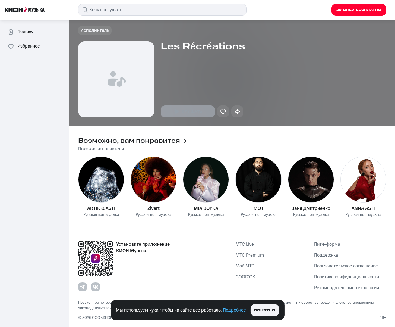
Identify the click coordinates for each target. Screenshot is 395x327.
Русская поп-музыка (101, 215)
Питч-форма (327, 244)
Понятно (264, 310)
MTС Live (245, 244)
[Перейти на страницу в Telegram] (82, 286)
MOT (259, 208)
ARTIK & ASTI (101, 208)
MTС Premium (250, 255)
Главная (25, 32)
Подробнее (234, 310)
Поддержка (326, 255)
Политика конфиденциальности (346, 277)
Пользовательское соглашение (346, 266)
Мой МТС (245, 266)
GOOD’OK (245, 277)
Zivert (153, 208)
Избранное (28, 46)
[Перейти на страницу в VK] (95, 286)
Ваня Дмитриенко (310, 208)
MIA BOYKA (206, 208)
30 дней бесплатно (358, 10)
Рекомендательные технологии (346, 288)
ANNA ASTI (363, 208)
